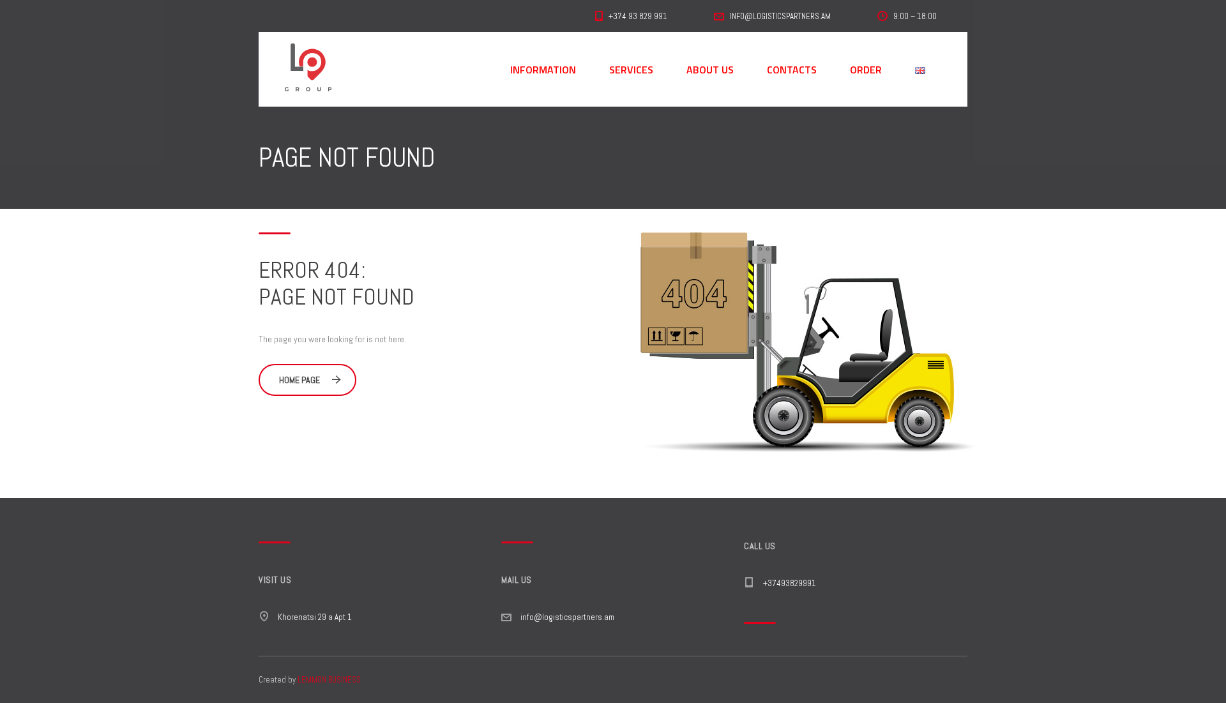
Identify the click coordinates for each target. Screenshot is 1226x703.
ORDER (866, 69)
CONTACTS (792, 69)
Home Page (299, 380)
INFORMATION (543, 69)
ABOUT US (710, 69)
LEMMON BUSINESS (329, 679)
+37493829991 (789, 583)
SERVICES (631, 69)
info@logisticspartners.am (567, 617)
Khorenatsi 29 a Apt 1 (315, 617)
